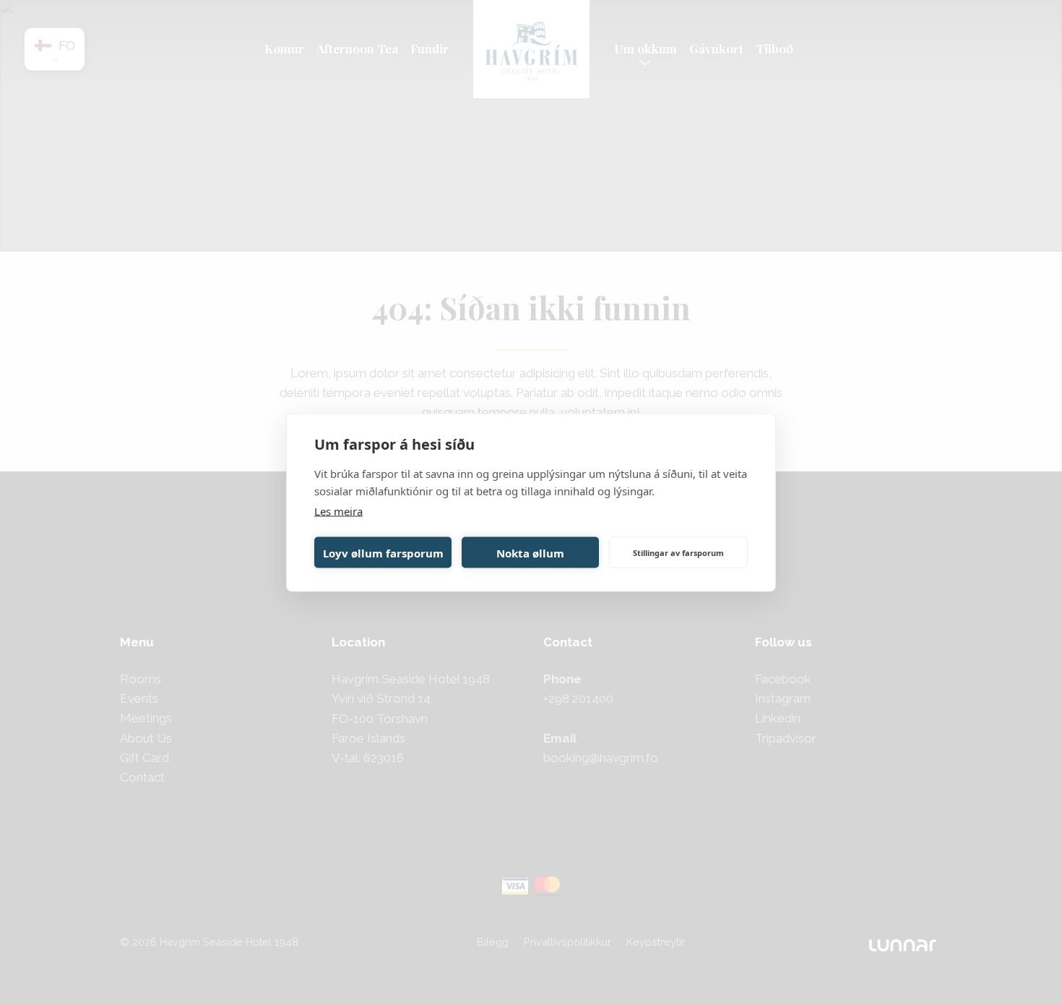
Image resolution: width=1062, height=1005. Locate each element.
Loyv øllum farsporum (383, 552)
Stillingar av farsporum (678, 552)
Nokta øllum (530, 552)
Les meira (338, 511)
